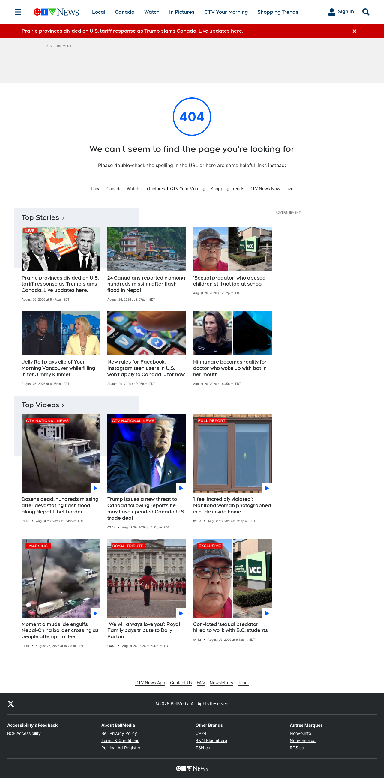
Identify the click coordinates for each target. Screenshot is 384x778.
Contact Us (181, 682)
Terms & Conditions (120, 740)
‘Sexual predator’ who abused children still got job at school (229, 281)
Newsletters (221, 682)
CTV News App (150, 682)
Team (243, 682)
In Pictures (182, 12)
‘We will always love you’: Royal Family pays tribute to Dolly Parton (143, 630)
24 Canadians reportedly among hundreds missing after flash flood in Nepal (146, 284)
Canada (125, 12)
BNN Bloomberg (211, 740)
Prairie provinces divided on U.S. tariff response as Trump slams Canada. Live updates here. (60, 284)
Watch (152, 12)
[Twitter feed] (10, 703)
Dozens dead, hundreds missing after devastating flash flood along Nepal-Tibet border (60, 505)
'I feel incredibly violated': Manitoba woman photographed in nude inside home (232, 505)
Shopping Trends (277, 12)
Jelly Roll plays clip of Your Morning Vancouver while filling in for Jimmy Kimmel (58, 368)
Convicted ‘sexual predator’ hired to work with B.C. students (230, 627)
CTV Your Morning (226, 12)
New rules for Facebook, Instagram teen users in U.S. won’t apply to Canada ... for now (146, 368)
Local (98, 12)
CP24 (201, 733)
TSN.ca (203, 747)
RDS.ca (297, 747)
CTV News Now (264, 188)
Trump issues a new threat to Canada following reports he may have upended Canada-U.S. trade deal (146, 508)
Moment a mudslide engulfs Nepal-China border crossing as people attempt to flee (60, 630)
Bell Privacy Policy (119, 733)
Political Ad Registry (120, 747)
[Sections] (18, 12)
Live (289, 188)
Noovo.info (300, 733)
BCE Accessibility (24, 733)
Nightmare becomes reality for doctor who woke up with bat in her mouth (230, 368)
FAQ (201, 682)
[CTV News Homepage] (56, 12)
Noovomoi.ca (303, 740)
